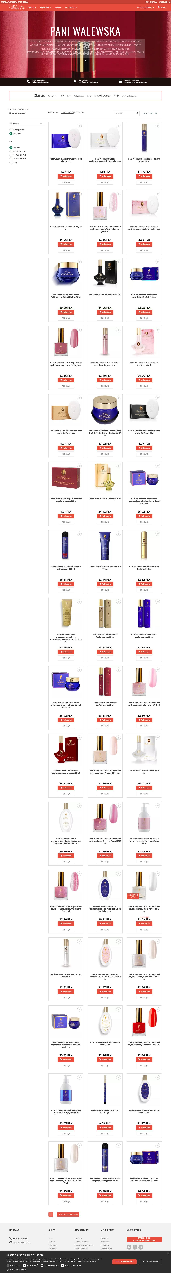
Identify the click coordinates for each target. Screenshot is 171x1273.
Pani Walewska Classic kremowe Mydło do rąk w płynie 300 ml (66, 1111)
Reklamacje (52, 1245)
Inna (15, 162)
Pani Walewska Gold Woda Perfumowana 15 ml (105, 635)
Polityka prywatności (82, 1242)
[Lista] (156, 113)
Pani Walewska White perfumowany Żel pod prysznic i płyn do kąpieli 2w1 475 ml (66, 841)
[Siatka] (151, 113)
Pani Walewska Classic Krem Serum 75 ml (105, 567)
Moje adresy (105, 1242)
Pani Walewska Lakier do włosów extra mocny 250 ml (66, 567)
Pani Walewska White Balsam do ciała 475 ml (105, 1043)
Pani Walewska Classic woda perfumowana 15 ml (144, 635)
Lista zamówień (106, 1248)
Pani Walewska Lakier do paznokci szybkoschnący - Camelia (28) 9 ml (66, 363)
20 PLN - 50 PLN (19, 159)
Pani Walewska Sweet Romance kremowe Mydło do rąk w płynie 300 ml (144, 841)
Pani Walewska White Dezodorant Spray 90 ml (66, 975)
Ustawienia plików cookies (84, 1245)
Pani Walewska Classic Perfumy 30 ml (66, 227)
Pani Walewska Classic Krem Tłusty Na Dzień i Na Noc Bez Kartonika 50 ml (105, 433)
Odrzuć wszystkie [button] (150, 1262)
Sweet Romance (102, 95)
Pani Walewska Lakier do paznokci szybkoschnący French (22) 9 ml (105, 771)
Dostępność (14, 123)
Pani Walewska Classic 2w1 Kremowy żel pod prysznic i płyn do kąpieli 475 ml (105, 908)
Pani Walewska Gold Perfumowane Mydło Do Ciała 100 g (66, 431)
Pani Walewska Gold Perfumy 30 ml (105, 498)
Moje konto (104, 1238)
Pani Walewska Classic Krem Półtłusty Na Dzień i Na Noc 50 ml (66, 295)
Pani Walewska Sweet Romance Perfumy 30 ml (144, 363)
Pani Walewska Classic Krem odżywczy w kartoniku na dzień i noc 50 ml (66, 705)
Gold (62, 95)
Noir (69, 96)
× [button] (168, 1254)
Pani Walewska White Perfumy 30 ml (144, 771)
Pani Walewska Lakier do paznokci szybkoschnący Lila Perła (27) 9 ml (144, 703)
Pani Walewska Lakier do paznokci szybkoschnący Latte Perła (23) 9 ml (144, 976)
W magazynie (18, 130)
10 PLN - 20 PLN (19, 155)
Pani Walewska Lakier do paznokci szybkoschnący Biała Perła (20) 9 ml (144, 908)
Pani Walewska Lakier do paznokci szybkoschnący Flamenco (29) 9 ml (144, 1043)
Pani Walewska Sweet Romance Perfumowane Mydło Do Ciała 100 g (144, 227)
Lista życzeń (105, 1245)
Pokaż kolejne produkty (68, 1214)
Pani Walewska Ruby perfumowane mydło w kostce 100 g (66, 499)
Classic (39, 95)
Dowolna (16, 147)
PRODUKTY (44, 7)
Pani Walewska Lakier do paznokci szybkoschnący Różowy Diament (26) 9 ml (66, 908)
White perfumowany (129, 96)
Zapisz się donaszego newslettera (144, 1239)
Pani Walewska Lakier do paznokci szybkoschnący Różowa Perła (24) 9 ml (105, 841)
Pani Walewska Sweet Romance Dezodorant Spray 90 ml (105, 363)
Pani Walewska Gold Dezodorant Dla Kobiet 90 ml (144, 567)
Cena (11, 141)
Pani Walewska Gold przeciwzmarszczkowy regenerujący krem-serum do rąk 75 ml (66, 638)
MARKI (57, 7)
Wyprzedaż (52, 1248)
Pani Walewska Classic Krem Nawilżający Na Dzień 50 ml (144, 295)
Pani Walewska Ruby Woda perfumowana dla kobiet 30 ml (66, 771)
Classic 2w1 (52, 96)
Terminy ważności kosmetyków (81, 1250)
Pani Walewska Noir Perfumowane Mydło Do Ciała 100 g (144, 431)
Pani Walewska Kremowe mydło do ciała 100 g (66, 159)
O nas (50, 1238)
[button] (57, 1269)
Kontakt (14, 1230)
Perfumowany (79, 96)
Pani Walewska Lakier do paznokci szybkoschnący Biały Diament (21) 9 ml (66, 1180)
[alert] (85, 1262)
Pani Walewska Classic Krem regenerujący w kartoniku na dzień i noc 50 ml (144, 501)
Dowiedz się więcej (89, 1261)
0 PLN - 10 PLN (19, 151)
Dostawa (51, 1242)
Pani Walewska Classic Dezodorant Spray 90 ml (144, 159)
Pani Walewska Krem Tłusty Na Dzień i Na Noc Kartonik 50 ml (144, 1179)
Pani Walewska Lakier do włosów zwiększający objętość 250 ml (105, 1179)
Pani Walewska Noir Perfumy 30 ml (105, 294)
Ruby (89, 95)
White (116, 95)
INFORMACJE (70, 7)
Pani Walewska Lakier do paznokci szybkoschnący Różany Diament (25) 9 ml (105, 229)
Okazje (31, 7)
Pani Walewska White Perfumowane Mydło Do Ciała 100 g (105, 159)
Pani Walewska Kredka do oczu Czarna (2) (105, 1111)
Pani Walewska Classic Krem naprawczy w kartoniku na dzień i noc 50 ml (66, 1044)
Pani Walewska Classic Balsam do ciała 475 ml (144, 1111)
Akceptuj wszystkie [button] (125, 1262)
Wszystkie (17, 133)
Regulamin (78, 1238)
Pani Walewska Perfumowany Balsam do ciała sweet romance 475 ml (105, 976)
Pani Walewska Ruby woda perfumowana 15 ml (105, 703)
